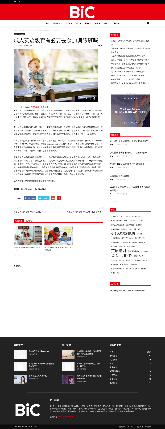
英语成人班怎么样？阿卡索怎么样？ (29, 212)
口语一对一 (132, 221)
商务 (15, 2)
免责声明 (140, 427)
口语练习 (140, 221)
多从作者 (29, 221)
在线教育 (139, 225)
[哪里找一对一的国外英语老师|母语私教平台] (20, 366)
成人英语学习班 (140, 238)
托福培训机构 (125, 242)
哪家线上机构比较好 (117, 225)
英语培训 (118, 250)
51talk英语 (114, 216)
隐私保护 (148, 427)
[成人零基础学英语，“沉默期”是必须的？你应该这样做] (68, 354)
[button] (148, 23)
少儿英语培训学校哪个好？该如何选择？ (129, 152)
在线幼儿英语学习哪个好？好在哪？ (127, 164)
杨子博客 (122, 290)
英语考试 (114, 260)
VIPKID (122, 216)
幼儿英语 (113, 379)
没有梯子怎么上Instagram (39, 351)
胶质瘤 (142, 290)
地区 (106, 23)
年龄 (77, 23)
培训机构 (124, 229)
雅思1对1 (145, 260)
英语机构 (56, 23)
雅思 (96, 23)
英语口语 (122, 246)
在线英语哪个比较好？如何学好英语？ (126, 79)
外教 (130, 229)
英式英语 (114, 246)
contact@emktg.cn (65, 416)
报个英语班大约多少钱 (38, 376)
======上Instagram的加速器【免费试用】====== (35, 107)
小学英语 (113, 355)
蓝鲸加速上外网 (132, 290)
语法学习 (138, 260)
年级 (68, 23)
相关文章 (18, 221)
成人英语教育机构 (40, 189)
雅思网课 (136, 269)
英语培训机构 (133, 251)
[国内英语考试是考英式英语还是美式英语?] (68, 379)
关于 (20, 2)
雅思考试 (144, 269)
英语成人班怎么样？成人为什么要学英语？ (85, 212)
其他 (115, 23)
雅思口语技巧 (124, 264)
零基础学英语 (115, 273)
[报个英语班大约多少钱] (20, 379)
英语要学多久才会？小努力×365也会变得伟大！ (130, 83)
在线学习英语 (130, 225)
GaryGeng (114, 290)
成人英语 (21, 34)
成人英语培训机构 (26, 189)
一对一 (128, 216)
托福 (87, 23)
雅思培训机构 (134, 264)
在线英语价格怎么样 (119, 175)
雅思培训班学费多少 (117, 269)
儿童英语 (113, 375)
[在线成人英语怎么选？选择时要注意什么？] (28, 235)
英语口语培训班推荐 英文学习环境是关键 (127, 75)
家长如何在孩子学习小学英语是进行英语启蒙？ (130, 60)
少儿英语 (139, 234)
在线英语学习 (115, 229)
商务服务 (122, 427)
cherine (19, 45)
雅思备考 (128, 269)
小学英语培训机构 (123, 233)
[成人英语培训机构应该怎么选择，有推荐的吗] (58, 235)
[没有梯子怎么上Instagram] (20, 354)
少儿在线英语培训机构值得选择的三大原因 (128, 56)
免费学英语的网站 (116, 221)
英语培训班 (144, 251)
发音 (125, 221)
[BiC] (82, 12)
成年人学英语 (115, 242)
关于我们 (131, 427)
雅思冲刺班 (114, 264)
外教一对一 (137, 229)
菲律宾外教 (129, 260)
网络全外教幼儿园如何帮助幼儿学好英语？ (128, 71)
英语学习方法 (138, 256)
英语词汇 (121, 260)
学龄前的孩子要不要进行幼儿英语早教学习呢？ (130, 64)
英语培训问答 (121, 255)
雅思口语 (113, 382)
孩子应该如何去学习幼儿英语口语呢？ (126, 67)
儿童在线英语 (136, 216)
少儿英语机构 (115, 238)
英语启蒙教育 (131, 246)
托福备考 (134, 242)
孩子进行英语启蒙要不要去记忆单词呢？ (129, 141)
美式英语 (142, 242)
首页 (48, 23)
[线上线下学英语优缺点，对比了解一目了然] (68, 366)
